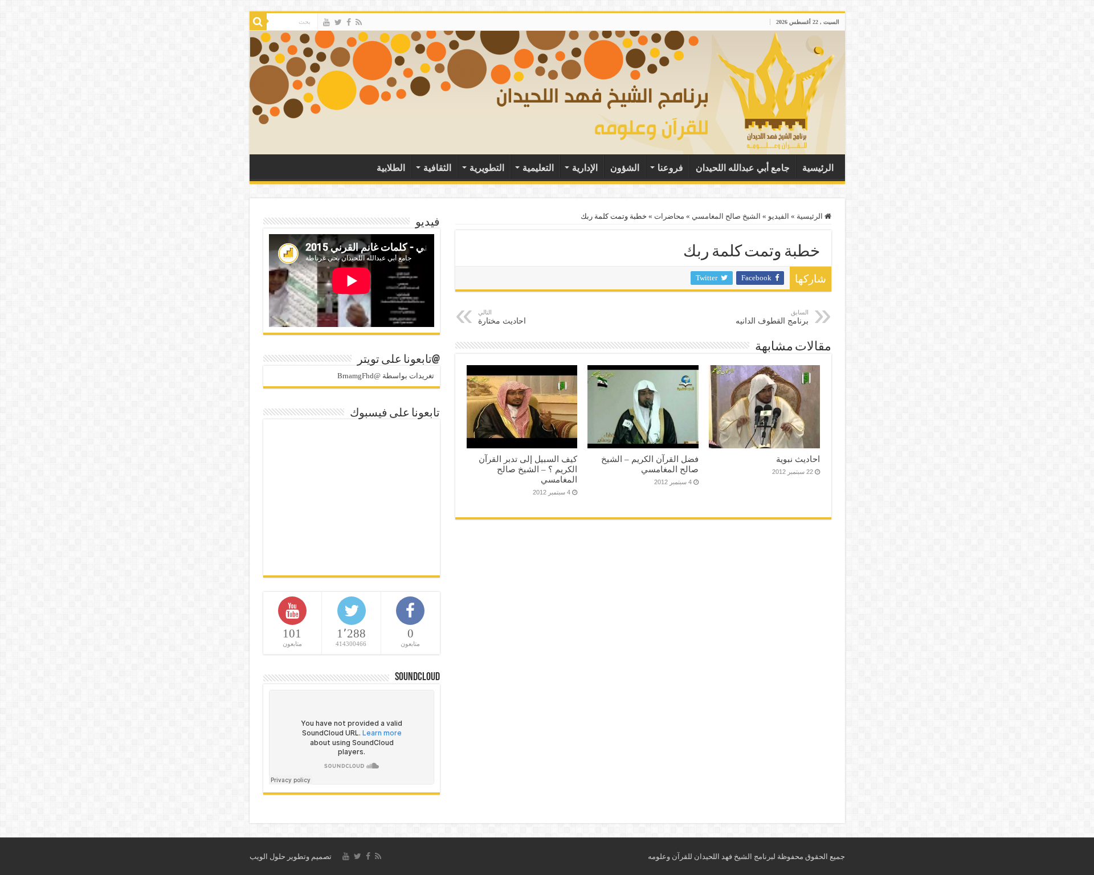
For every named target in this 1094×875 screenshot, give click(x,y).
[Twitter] (338, 22)
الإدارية (585, 168)
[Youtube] (326, 22)
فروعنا (670, 168)
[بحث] (258, 21)
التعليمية (538, 168)
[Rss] (358, 22)
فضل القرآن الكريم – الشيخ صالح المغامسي (650, 464)
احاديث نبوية (798, 459)
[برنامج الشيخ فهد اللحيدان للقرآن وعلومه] (669, 89)
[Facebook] (348, 22)
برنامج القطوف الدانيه (772, 317)
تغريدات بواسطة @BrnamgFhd (385, 375)
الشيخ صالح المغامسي (726, 216)
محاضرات (669, 216)
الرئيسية (818, 168)
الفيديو (778, 216)
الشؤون (624, 168)
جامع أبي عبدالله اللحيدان (743, 168)
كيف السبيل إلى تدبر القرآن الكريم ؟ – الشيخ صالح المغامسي (528, 469)
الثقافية (437, 168)
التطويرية (487, 168)
